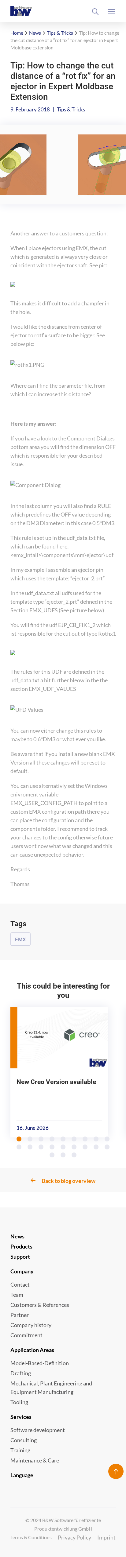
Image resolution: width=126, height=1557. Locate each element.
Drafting (20, 1373)
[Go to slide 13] (52, 1147)
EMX (20, 939)
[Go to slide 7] (85, 1139)
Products (21, 1246)
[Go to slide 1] (19, 1139)
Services (20, 1416)
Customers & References (39, 1304)
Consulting (23, 1440)
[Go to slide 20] (63, 1154)
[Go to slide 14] (63, 1147)
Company (22, 1271)
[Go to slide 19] (52, 1154)
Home (16, 33)
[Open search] (95, 11)
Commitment (26, 1335)
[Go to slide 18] (107, 1147)
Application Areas (32, 1349)
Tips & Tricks (60, 33)
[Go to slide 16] (85, 1147)
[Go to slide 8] (96, 1139)
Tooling (19, 1402)
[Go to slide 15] (74, 1147)
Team (16, 1294)
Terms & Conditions (31, 1537)
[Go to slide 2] (30, 1139)
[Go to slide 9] (107, 1139)
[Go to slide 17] (96, 1147)
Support (20, 1256)
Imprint (106, 1537)
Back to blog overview (68, 1180)
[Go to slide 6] (74, 1139)
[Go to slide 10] (19, 1147)
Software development (37, 1430)
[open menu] (112, 11)
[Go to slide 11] (30, 1147)
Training (20, 1450)
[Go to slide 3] (41, 1139)
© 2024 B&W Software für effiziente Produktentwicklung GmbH (63, 1524)
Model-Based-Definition (39, 1363)
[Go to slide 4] (52, 1139)
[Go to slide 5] (63, 1139)
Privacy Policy (74, 1537)
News (35, 33)
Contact (20, 1284)
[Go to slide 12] (41, 1147)
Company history (30, 1325)
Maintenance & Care (34, 1460)
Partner (19, 1314)
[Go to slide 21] (74, 1154)
